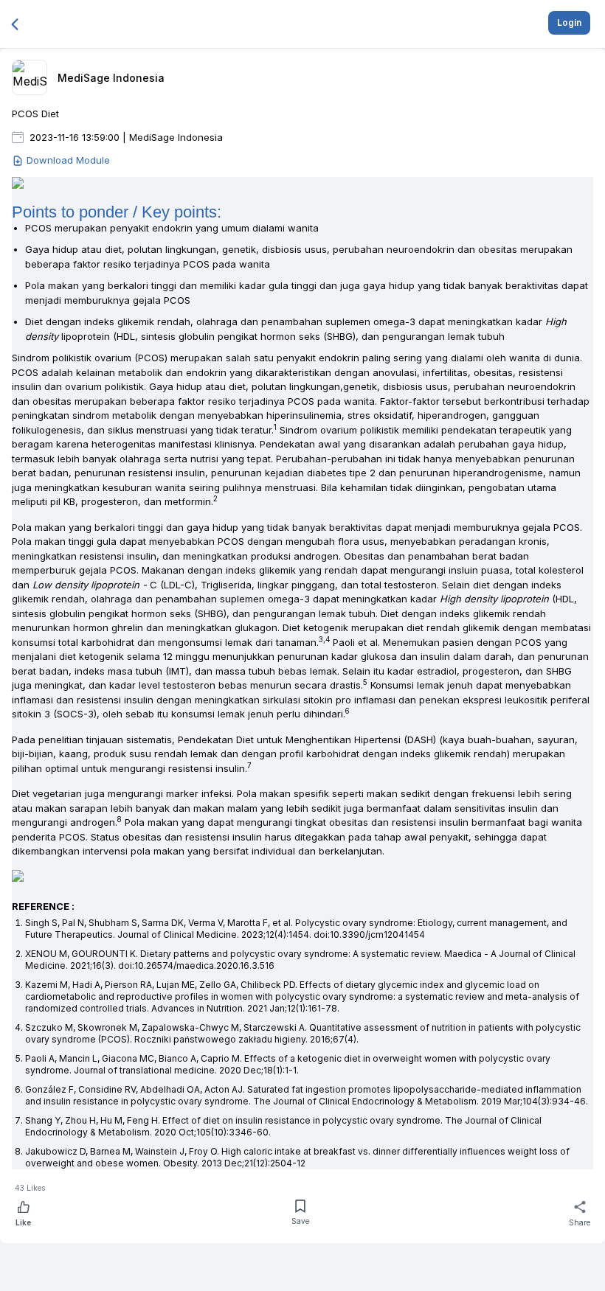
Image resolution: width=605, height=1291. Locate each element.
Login (569, 22)
